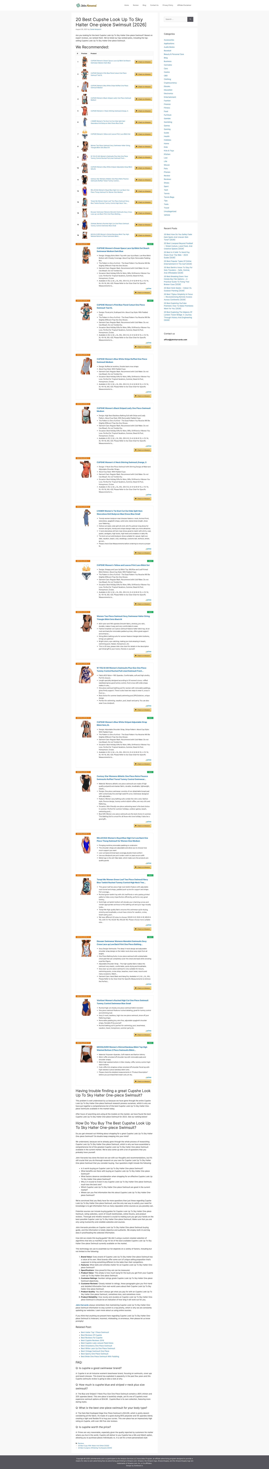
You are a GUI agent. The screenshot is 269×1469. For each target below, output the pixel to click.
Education (168, 90)
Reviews (81, 1443)
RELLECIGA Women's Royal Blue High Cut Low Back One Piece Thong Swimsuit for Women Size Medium (122, 839)
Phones (167, 172)
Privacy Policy (168, 5)
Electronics (168, 93)
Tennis (166, 193)
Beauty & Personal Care (174, 54)
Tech (166, 190)
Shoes (166, 183)
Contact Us (154, 5)
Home (126, 5)
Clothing (167, 79)
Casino (167, 72)
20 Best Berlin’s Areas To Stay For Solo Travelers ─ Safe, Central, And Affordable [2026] (178, 270)
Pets (166, 168)
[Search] (190, 19)
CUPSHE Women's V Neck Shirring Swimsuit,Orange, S (109, 111)
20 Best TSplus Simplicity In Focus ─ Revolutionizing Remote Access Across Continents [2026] (178, 297)
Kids (166, 147)
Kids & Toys (169, 151)
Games (167, 126)
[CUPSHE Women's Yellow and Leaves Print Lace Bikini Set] (84, 134)
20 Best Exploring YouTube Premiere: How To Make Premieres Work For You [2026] (178, 306)
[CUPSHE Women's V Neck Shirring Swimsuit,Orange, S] (84, 110)
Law (165, 158)
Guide (166, 133)
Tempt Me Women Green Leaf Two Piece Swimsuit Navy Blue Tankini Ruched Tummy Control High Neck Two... (122, 881)
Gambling (168, 122)
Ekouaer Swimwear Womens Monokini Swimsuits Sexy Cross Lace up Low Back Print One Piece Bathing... (122, 942)
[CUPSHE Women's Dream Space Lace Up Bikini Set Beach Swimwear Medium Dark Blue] (84, 62)
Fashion (167, 101)
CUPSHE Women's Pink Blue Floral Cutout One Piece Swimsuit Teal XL (121, 306)
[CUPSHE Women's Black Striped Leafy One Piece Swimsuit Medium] (84, 99)
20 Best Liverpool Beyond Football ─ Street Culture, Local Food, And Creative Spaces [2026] (178, 246)
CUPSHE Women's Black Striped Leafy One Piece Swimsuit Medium (124, 409)
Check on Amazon (144, 62)
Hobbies (167, 140)
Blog (144, 5)
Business (167, 61)
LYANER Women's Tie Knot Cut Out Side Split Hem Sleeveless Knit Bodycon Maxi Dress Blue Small (119, 512)
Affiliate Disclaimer (184, 5)
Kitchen (167, 154)
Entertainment (170, 97)
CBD (166, 76)
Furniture (167, 115)
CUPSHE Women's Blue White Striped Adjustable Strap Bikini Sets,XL (122, 723)
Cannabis (168, 65)
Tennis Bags (169, 197)
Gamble (167, 118)
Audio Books (169, 47)
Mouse (167, 165)
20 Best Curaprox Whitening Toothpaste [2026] (95, 1448)
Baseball (167, 51)
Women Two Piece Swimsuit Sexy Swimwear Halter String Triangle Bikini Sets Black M (123, 617)
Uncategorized (170, 211)
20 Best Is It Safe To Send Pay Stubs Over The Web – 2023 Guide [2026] (177, 255)
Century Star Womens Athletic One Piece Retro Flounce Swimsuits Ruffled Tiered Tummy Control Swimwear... (122, 777)
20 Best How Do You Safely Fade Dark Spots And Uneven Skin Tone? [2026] (178, 237)
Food (166, 111)
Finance (167, 104)
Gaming (167, 129)
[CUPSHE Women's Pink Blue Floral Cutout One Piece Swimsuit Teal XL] (84, 74)
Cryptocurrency (170, 83)
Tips (165, 201)
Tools (166, 204)
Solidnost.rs (138, 1466)
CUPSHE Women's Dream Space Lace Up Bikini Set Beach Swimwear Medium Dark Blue (123, 249)
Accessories (169, 40)
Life (165, 161)
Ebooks (167, 86)
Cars (166, 68)
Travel (166, 208)
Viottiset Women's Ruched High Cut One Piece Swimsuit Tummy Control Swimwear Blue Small (122, 1002)
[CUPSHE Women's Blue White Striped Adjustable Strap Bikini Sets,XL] (84, 168)
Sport (166, 186)
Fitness (167, 108)
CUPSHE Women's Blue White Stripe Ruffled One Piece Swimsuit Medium (122, 360)
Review (135, 5)
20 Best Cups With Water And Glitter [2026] (93, 1446)
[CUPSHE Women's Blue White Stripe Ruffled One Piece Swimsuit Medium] (84, 87)
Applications (169, 43)
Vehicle (167, 215)
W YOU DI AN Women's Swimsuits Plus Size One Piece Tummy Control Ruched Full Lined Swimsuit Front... (121, 669)
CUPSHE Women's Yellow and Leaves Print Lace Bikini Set (110, 134)
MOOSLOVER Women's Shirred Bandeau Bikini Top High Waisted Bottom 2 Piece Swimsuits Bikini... (122, 1048)
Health (166, 136)
